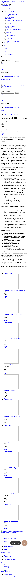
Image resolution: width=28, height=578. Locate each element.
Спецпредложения (8, 50)
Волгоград (6, 566)
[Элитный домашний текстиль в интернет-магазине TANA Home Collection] (14, 2)
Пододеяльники (11, 26)
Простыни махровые (12, 22)
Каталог (6, 45)
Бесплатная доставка (9, 558)
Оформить (16, 76)
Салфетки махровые (12, 14)
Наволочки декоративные (13, 41)
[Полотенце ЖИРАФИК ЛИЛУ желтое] (11, 313)
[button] (5, 135)
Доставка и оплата (8, 52)
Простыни (9, 25)
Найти (16, 61)
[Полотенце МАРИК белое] (11, 492)
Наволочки (9, 23)
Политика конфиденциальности (12, 576)
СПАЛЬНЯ (8, 19)
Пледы (8, 39)
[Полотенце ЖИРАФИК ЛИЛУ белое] (11, 337)
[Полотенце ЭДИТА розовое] (11, 519)
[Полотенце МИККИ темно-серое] (11, 414)
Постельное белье (8, 536)
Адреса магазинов (8, 54)
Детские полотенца (11, 35)
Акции (5, 48)
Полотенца (9, 13)
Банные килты (10, 17)
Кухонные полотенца (12, 30)
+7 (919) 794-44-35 (5, 5)
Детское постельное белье (13, 33)
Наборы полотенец (11, 16)
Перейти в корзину (9, 76)
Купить (2, 133)
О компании (4, 544)
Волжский (6, 567)
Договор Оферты (8, 574)
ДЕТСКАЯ (8, 32)
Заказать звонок (5, 8)
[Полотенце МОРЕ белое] (11, 440)
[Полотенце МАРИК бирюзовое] (11, 466)
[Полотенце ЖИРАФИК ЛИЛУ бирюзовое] (11, 288)
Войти (10, 8)
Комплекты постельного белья (14, 20)
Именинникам (7, 556)
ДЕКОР (6, 42)
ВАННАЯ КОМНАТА (11, 11)
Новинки (6, 47)
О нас (5, 51)
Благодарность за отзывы (10, 559)
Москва (5, 564)
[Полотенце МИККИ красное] (11, 389)
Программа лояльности (9, 555)
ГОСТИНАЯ (8, 38)
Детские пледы (10, 36)
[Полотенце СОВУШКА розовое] (11, 363)
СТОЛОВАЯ (8, 27)
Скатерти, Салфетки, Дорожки (14, 29)
